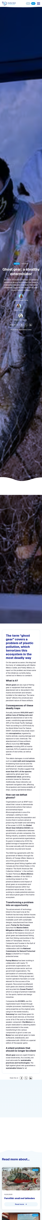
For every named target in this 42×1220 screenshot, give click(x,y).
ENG (28, 3)
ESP (33, 3)
